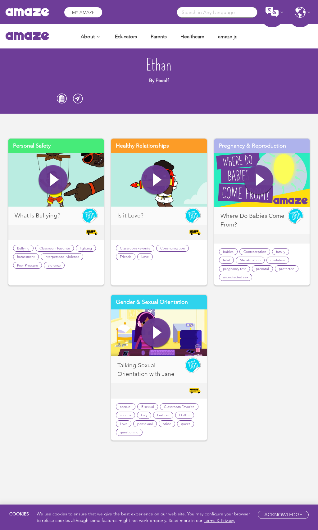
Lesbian (163, 415)
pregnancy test (234, 269)
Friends (125, 256)
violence (54, 265)
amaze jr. (227, 36)
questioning (129, 432)
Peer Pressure (27, 265)
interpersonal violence (62, 256)
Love (145, 256)
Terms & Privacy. (219, 520)
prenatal (262, 269)
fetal (226, 260)
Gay (144, 415)
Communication (172, 248)
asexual (125, 406)
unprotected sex (235, 277)
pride (167, 424)
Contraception (254, 251)
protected (286, 269)
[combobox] (217, 12)
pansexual (145, 424)
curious (125, 415)
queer (185, 424)
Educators (126, 36)
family (280, 251)
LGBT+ (184, 415)
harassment (26, 256)
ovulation (277, 260)
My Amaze (83, 12)
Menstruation (250, 260)
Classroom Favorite (54, 248)
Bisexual (147, 406)
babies (228, 251)
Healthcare (192, 36)
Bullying (23, 248)
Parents (159, 36)
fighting (86, 248)
